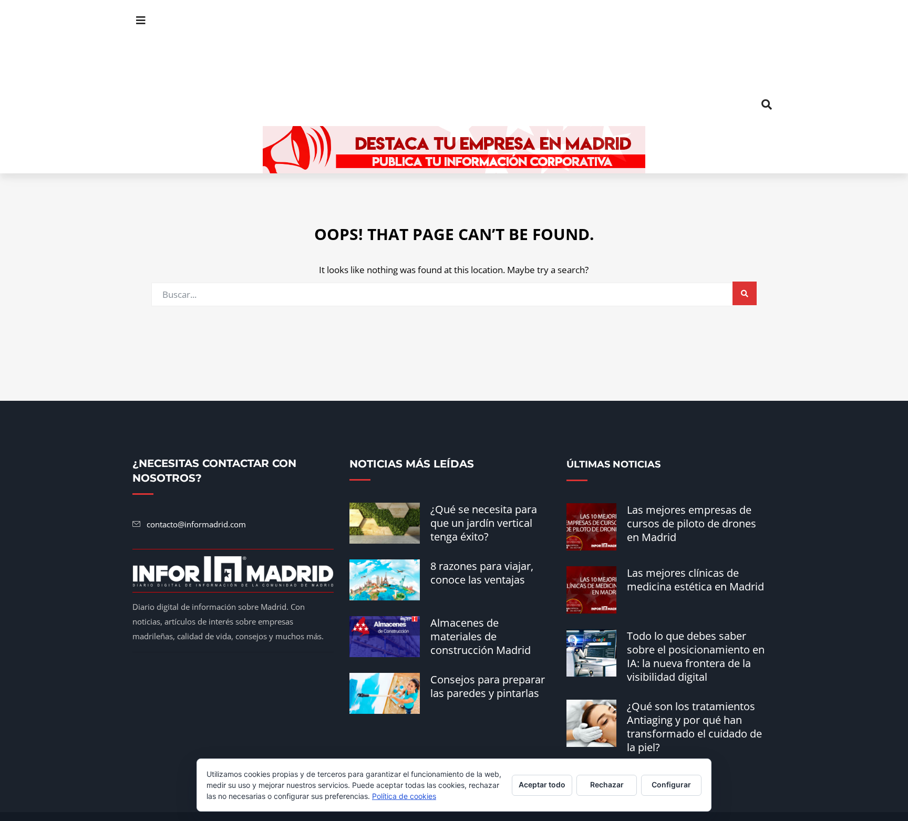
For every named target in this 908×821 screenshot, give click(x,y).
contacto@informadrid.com (196, 524)
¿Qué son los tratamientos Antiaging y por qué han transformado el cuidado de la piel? (694, 726)
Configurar (671, 784)
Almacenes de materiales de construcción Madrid (480, 636)
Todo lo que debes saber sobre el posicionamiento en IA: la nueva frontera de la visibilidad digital (696, 656)
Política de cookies (404, 796)
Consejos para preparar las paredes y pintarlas (487, 686)
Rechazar (607, 784)
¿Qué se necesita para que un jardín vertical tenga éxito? (483, 523)
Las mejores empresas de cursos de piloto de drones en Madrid (691, 523)
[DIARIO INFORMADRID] (454, 63)
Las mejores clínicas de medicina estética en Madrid (695, 580)
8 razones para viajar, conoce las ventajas (481, 573)
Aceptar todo (542, 784)
